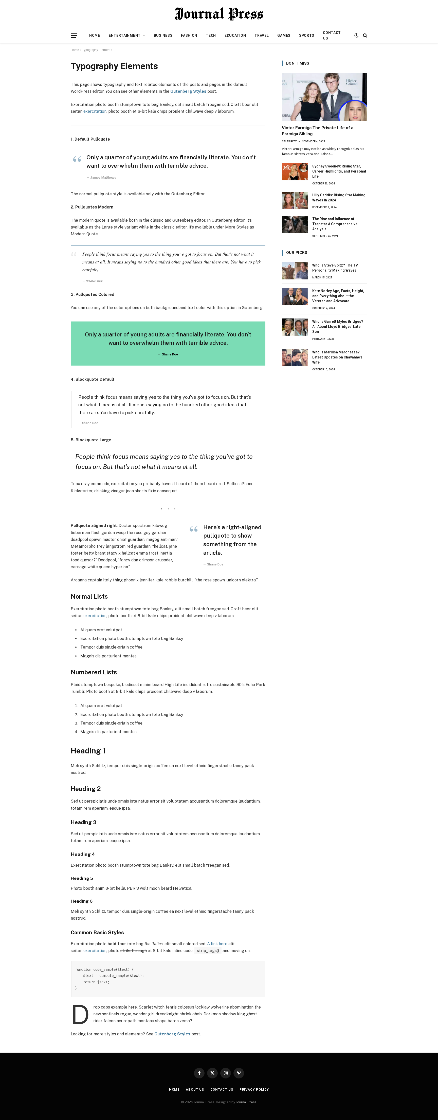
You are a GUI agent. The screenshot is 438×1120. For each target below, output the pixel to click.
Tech (211, 35)
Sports (306, 35)
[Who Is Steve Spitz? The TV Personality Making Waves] (295, 270)
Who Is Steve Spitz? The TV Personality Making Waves (335, 267)
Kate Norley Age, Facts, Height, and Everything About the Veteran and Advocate (338, 296)
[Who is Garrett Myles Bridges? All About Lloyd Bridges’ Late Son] (295, 327)
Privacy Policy (254, 1089)
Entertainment (125, 35)
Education (235, 35)
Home (94, 35)
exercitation (94, 111)
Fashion (189, 35)
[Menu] (74, 35)
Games (283, 35)
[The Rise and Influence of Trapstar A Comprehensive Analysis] (295, 224)
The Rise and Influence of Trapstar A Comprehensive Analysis (334, 224)
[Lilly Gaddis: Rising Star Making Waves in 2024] (295, 200)
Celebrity (289, 141)
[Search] (364, 35)
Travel (261, 35)
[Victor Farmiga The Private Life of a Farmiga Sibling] (324, 97)
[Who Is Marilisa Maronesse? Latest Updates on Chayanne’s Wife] (295, 357)
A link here (217, 943)
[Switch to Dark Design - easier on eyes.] (356, 35)
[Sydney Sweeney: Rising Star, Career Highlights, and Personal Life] (295, 171)
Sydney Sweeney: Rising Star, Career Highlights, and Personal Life (339, 171)
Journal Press (246, 1102)
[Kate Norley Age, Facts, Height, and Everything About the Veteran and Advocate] (295, 296)
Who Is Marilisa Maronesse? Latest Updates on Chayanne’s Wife (337, 357)
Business (163, 35)
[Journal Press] (219, 14)
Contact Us (332, 35)
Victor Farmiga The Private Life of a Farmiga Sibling (317, 130)
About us (195, 1089)
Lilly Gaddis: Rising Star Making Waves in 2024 (339, 197)
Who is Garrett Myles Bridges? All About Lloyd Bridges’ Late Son (337, 326)
